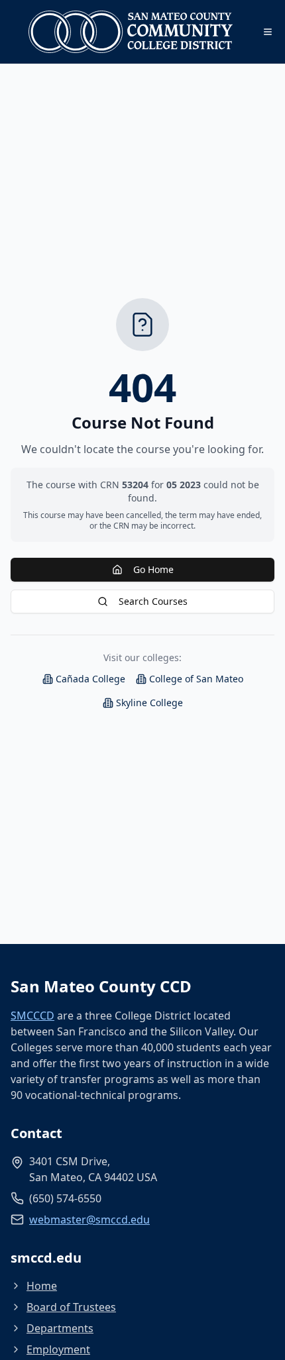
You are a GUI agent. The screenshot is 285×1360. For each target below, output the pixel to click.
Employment (58, 1349)
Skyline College (149, 702)
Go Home (153, 569)
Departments (60, 1328)
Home (42, 1286)
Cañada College (90, 678)
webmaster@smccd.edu (89, 1219)
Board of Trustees (71, 1307)
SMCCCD (32, 1015)
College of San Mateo (196, 678)
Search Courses (153, 601)
